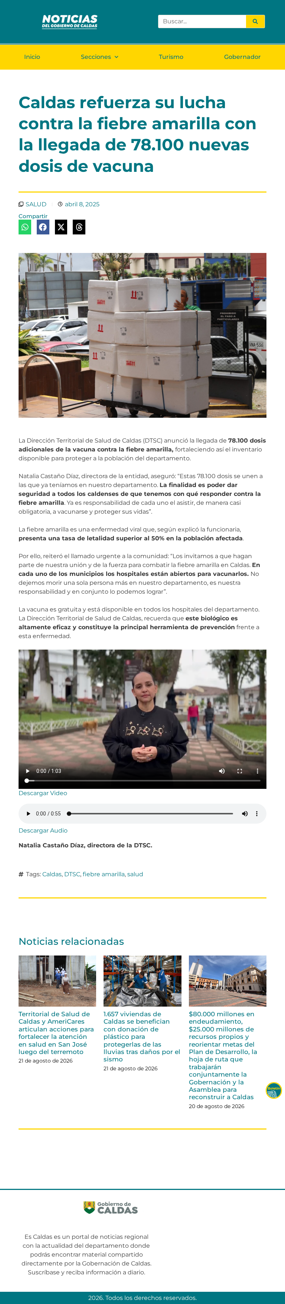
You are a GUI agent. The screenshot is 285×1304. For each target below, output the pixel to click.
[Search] (255, 21)
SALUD (36, 204)
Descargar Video (43, 793)
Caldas (52, 874)
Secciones (96, 56)
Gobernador (242, 56)
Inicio (32, 56)
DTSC (72, 874)
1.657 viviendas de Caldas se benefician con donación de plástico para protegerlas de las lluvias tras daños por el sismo (142, 1036)
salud (135, 874)
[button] (25, 227)
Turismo (171, 56)
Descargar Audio (43, 830)
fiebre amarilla (104, 874)
